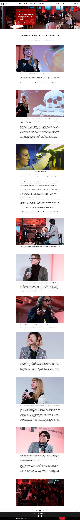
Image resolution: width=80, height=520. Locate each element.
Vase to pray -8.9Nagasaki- (36, 455)
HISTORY (62, 3)
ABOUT (20, 3)
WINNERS (57, 3)
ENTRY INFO (26, 3)
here (53, 31)
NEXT (43, 510)
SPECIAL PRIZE (33, 3)
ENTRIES (51, 3)
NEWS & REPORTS (41, 3)
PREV (36, 510)
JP (77, 3)
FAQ (47, 3)
